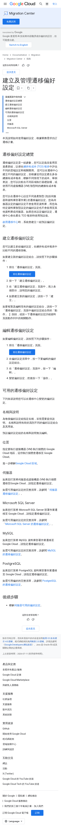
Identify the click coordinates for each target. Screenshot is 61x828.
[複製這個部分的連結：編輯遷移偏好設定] (37, 331)
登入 (55, 4)
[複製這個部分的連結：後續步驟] (21, 597)
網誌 (5, 763)
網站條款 (32, 795)
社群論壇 (7, 699)
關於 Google (9, 795)
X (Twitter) (8, 773)
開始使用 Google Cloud (14, 734)
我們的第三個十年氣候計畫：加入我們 (23, 806)
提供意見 (11, 72)
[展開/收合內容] (25, 97)
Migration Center (22, 13)
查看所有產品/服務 (12, 669)
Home (5, 55)
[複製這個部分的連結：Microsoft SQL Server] (38, 503)
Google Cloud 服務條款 (15, 801)
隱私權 (21, 795)
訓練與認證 (8, 749)
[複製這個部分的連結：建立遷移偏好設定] (37, 239)
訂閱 (37, 812)
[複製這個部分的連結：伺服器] (15, 473)
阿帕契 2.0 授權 (37, 641)
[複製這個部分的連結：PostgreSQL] (24, 564)
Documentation (20, 55)
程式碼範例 (8, 739)
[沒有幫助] (28, 65)
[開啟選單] (5, 4)
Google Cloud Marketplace (16, 680)
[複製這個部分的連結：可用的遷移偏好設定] (41, 391)
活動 (5, 768)
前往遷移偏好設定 (22, 274)
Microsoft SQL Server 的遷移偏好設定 (27, 524)
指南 (29, 59)
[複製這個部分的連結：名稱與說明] (22, 412)
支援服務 (7, 704)
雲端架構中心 (9, 744)
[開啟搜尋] (41, 4)
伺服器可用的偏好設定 (27, 605)
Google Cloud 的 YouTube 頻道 (18, 779)
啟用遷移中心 (10, 222)
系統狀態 (7, 714)
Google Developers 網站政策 (18, 644)
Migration (35, 55)
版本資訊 (7, 709)
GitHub (6, 728)
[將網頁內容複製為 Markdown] (28, 88)
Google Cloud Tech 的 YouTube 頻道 (21, 784)
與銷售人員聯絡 (11, 685)
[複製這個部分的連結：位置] (12, 443)
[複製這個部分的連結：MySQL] (17, 534)
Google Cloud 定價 (12, 674)
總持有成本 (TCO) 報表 (36, 166)
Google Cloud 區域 (26, 463)
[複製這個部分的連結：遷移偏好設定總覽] (37, 155)
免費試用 (11, 21)
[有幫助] (23, 65)
